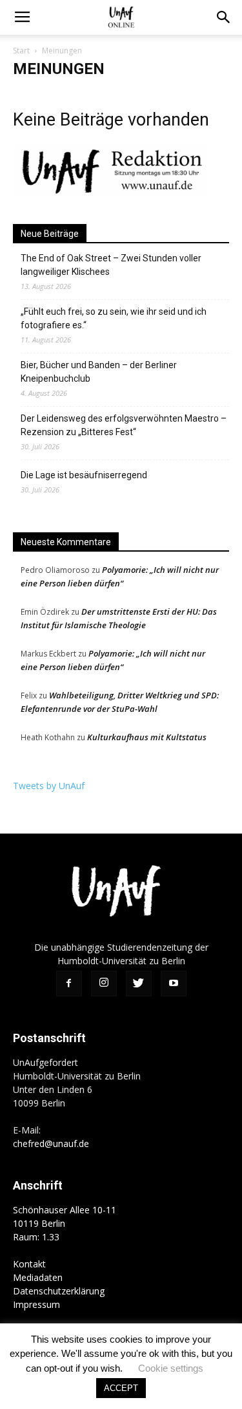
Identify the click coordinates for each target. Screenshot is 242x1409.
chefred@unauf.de (51, 1143)
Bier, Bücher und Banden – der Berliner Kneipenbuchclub (99, 372)
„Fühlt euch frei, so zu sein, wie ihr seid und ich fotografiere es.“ (114, 318)
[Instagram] (104, 983)
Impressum (36, 1304)
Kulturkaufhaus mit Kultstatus (147, 737)
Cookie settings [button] (170, 1368)
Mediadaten (38, 1277)
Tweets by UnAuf (49, 785)
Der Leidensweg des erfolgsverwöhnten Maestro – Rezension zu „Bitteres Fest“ (124, 425)
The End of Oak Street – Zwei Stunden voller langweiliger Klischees (111, 265)
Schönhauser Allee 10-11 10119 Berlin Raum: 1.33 (64, 1223)
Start (21, 50)
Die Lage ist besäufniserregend (84, 475)
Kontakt (29, 1264)
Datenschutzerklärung (59, 1291)
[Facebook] (69, 983)
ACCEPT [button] (121, 1388)
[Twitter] (139, 983)
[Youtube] (174, 983)
